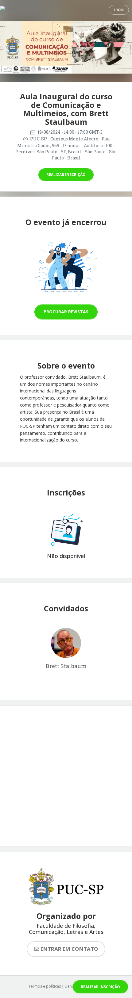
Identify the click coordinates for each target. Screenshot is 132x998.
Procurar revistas (66, 312)
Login (119, 10)
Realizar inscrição (66, 174)
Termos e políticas (45, 986)
